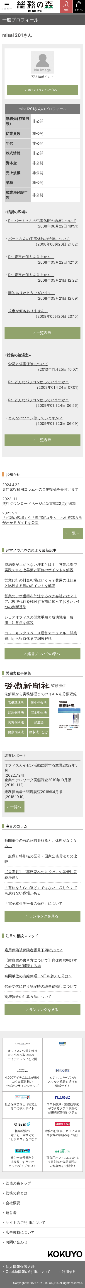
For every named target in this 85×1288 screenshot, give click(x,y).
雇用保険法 (16, 712)
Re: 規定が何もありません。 (31, 256)
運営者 (11, 1212)
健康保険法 (16, 732)
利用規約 (69, 1271)
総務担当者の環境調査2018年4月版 (33, 791)
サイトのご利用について (26, 1222)
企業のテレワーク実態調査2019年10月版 (38, 780)
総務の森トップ (18, 1183)
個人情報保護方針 (20, 1266)
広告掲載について (20, 1232)
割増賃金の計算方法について (28, 996)
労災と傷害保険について (28, 364)
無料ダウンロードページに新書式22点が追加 (39, 503)
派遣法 (39, 722)
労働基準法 (16, 702)
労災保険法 (16, 722)
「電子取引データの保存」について (34, 903)
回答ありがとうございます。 (31, 293)
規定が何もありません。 (28, 311)
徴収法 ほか (38, 732)
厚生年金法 (39, 702)
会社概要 (13, 1203)
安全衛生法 (39, 712)
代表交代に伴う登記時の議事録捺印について (41, 986)
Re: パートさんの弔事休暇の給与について (42, 220)
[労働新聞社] (27, 685)
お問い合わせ (16, 1242)
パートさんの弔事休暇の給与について (39, 238)
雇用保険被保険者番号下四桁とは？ (34, 950)
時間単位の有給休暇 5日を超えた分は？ (38, 976)
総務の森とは (16, 1193)
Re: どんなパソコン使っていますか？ (38, 382)
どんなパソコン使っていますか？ (35, 418)
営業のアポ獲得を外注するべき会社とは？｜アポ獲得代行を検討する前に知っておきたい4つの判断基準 (42, 601)
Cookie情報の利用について (28, 1271)
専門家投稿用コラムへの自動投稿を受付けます (40, 489)
